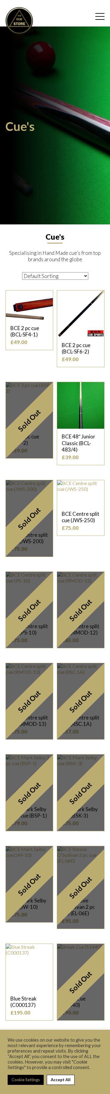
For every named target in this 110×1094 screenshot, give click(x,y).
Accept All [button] (61, 1079)
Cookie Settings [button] (26, 1079)
